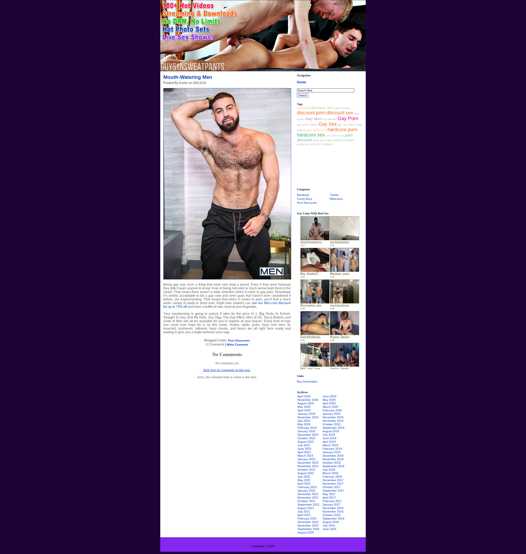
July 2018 (329, 469)
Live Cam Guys (335, 135)
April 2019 (329, 441)
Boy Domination (307, 381)
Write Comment (237, 344)
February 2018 (332, 476)
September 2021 (308, 504)
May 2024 (304, 424)
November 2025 (308, 399)
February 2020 (332, 410)
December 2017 (333, 480)
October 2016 (331, 515)
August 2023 (306, 441)
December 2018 (333, 455)
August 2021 (306, 508)
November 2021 (308, 497)
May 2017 (329, 494)
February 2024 (307, 427)
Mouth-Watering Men (187, 77)
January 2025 (306, 413)
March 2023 (305, 455)
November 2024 (308, 417)
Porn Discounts (239, 340)
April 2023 (304, 452)
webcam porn (344, 140)
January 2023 (306, 459)
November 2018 (333, 459)
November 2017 (333, 483)
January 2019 (331, 452)
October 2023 (306, 438)
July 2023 (304, 445)
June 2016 (329, 529)
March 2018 (330, 473)
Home (301, 82)
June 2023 (304, 448)
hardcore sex (311, 135)
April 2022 (304, 483)
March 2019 (330, 445)
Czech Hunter (342, 108)
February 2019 (332, 448)
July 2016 (329, 525)
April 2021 (304, 515)
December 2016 (333, 508)
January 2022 (306, 490)
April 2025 (304, 410)
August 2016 (331, 522)
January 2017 (331, 504)
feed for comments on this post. (227, 370)
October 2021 (306, 501)
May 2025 (304, 406)
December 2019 (333, 417)
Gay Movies (329, 119)
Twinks (334, 195)
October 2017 (331, 487)
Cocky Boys (304, 198)
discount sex (339, 112)
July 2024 (304, 420)
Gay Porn (348, 118)
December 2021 (308, 494)
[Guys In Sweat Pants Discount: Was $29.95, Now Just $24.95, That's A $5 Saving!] (263, 70)
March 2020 (330, 406)
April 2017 (329, 497)
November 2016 (333, 511)
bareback (303, 108)
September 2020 (308, 529)
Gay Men (313, 119)
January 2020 (331, 413)
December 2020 (308, 522)
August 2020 (306, 532)
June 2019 (329, 438)
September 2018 (333, 466)
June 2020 (329, 396)
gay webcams (317, 130)
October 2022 (306, 469)
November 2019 (333, 420)
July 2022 (304, 476)
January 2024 (306, 431)
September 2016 (333, 518)
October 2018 (331, 462)
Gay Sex (327, 124)
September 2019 (333, 427)
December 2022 (308, 462)
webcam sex (306, 144)
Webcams (336, 198)
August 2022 (306, 473)
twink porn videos (323, 140)
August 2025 (306, 403)
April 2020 (329, 403)
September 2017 (333, 490)
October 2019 (331, 424)
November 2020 (308, 525)
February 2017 (332, 501)
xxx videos (324, 144)
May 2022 (304, 480)
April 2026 (304, 396)
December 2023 (308, 434)
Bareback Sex (322, 108)
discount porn (311, 112)
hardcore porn (343, 129)
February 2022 (307, 487)
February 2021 (307, 518)
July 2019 (329, 434)
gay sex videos (347, 124)
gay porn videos (307, 124)
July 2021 (304, 511)
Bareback (303, 195)
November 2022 (308, 466)
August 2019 (331, 431)
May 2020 (329, 399)
